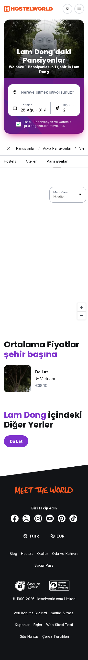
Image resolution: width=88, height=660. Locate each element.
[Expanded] (9, 148)
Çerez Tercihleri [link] (55, 636)
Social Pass (43, 565)
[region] (44, 253)
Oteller (42, 553)
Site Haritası (29, 636)
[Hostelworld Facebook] (15, 518)
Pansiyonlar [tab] (57, 161)
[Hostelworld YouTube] (50, 518)
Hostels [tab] (10, 161)
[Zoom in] (81, 307)
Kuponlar (22, 625)
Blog (13, 553)
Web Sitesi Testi (59, 625)
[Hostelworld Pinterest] (62, 518)
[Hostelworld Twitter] (26, 518)
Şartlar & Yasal (63, 613)
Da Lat (16, 441)
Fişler (37, 625)
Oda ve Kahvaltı (65, 553)
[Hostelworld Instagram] (38, 518)
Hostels (27, 553)
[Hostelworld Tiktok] (73, 518)
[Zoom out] (81, 315)
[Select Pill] (67, 9)
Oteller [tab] (31, 161)
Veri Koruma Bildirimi (30, 613)
